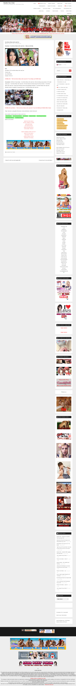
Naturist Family (32, 115)
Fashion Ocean (64, 255)
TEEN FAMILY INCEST (28, 128)
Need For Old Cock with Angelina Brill (13, 160)
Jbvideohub (64, 236)
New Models (64, 265)
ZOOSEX (48, 10)
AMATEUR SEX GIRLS (28, 121)
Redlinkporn (64, 229)
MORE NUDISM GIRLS (28, 127)
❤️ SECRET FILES (42, 3)
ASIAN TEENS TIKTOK (29, 136)
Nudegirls (64, 248)
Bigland (64, 238)
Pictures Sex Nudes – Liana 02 (62, 584)
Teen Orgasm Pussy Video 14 (62, 555)
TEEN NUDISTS (42, 5)
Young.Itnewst (63, 249)
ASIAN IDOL (41, 10)
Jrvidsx (64, 232)
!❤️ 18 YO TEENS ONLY (61, 87)
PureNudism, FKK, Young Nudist (62, 612)
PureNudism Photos (10, 117)
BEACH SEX (59, 3)
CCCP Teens (64, 245)
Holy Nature (25, 115)
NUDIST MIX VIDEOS (60, 101)
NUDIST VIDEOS (51, 3)
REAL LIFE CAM (59, 105)
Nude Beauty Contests (41, 115)
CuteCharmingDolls (63, 259)
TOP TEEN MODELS (57, 8)
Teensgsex (64, 233)
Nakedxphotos (63, 235)
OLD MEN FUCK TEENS (10, 152)
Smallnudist (64, 239)
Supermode (64, 246)
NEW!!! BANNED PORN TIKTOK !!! (28, 131)
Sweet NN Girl (63, 252)
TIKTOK (62, 10)
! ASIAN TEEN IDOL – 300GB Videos (63, 79)
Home (34, 3)
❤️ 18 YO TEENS (68, 5)
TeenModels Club (64, 226)
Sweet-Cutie (64, 263)
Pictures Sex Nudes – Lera (61, 570)
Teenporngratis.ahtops (64, 266)
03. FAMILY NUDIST (60, 93)
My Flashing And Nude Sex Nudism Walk (64, 577)
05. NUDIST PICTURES (61, 97)
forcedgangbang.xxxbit (64, 271)
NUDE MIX (60, 5)
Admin (7, 43)
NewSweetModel (64, 258)
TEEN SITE (69, 13)
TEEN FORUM (55, 10)
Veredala (63, 242)
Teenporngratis (64, 269)
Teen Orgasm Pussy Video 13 (62, 588)
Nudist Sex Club (9, 3)
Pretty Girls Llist (64, 256)
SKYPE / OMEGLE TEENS (28, 122)
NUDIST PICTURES (51, 5)
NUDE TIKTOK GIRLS (28, 133)
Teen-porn (64, 268)
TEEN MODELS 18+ (67, 8)
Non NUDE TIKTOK (29, 134)
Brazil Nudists (8, 115)
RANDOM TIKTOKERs (28, 137)
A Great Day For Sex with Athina (45, 160)
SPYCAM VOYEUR (29, 125)
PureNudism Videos (19, 117)
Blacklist (63, 243)
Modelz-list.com (64, 262)
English (59, 64)
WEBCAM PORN (28, 124)
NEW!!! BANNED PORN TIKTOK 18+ (62, 147)
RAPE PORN (68, 10)
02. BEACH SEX (59, 91)
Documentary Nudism (17, 115)
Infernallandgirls (64, 230)
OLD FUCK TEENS (46, 8)
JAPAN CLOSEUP (36, 8)
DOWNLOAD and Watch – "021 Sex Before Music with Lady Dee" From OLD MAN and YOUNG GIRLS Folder (28, 107)
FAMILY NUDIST (68, 3)
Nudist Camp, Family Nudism (61, 615)
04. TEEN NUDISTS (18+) (61, 95)
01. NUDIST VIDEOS (60, 89)
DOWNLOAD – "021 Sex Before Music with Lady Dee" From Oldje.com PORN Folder (23, 78)
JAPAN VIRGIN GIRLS (60, 99)
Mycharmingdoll (64, 253)
